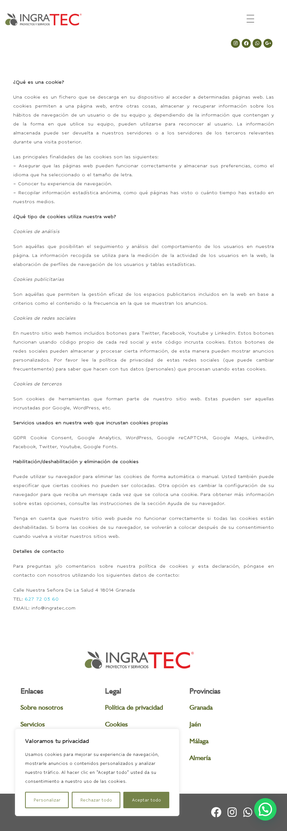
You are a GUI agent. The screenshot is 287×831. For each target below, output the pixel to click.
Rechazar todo (96, 800)
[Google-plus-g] (267, 43)
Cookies (116, 724)
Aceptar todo (146, 800)
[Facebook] (246, 43)
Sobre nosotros (42, 707)
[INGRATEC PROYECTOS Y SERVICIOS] (43, 19)
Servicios (33, 724)
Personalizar (47, 800)
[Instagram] (235, 43)
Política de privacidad (134, 707)
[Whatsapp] (257, 43)
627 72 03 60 (42, 599)
